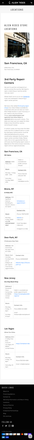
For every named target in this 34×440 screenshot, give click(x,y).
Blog (4, 413)
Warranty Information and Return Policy (15, 399)
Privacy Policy (7, 408)
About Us (6, 391)
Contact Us (6, 397)
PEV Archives (7, 416)
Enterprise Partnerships (10, 410)
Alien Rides (9, 431)
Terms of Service (8, 405)
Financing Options (9, 394)
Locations (6, 402)
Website (19, 217)
